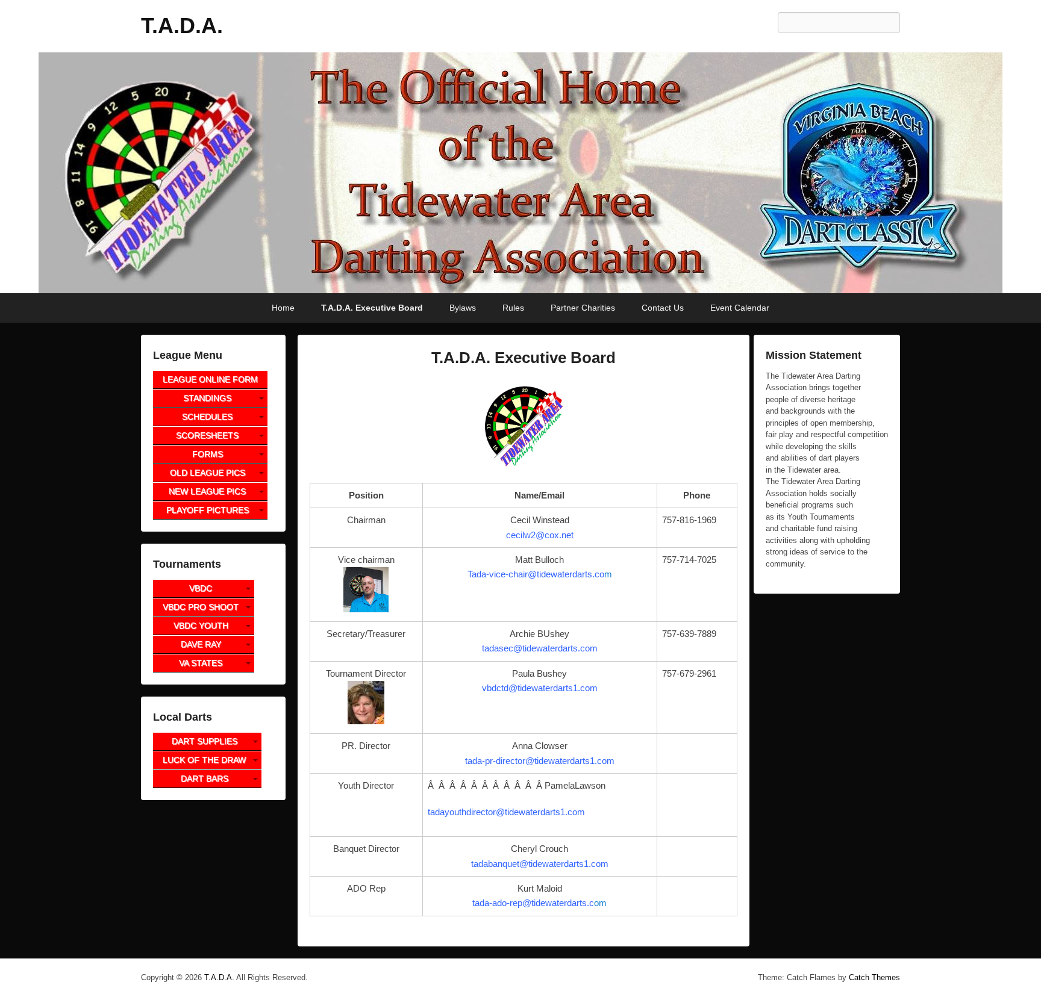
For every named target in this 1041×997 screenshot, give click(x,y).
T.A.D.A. (182, 25)
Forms (207, 454)
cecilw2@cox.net (540, 535)
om (539, 903)
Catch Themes (874, 977)
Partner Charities (583, 307)
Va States (200, 663)
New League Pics (207, 491)
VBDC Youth (201, 625)
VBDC (200, 588)
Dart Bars (204, 778)
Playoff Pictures (207, 510)
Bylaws (462, 307)
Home (283, 307)
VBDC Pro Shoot (201, 607)
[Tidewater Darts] (520, 172)
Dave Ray (201, 644)
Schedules (207, 416)
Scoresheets (207, 435)
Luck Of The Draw (204, 760)
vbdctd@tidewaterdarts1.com (540, 688)
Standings (207, 398)
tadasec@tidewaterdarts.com (540, 648)
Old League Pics (207, 472)
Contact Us (663, 307)
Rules (513, 307)
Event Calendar (739, 307)
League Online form (210, 379)
